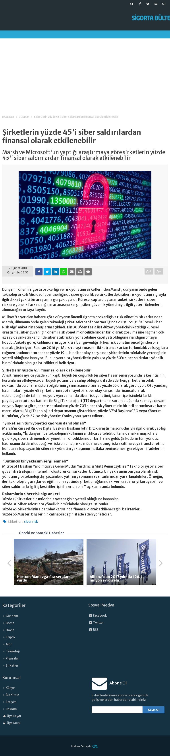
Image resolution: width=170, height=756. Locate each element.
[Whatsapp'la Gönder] (63, 271)
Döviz (10, 630)
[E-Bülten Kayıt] (164, 4)
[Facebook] (38, 271)
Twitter (98, 623)
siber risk (31, 521)
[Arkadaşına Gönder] (71, 271)
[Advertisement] (85, 73)
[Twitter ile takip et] (148, 4)
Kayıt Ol (153, 710)
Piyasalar (12, 658)
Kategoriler (14, 605)
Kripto (10, 637)
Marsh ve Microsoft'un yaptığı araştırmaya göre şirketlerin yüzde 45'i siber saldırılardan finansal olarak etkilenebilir (83, 155)
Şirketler (12, 665)
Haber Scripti (81, 746)
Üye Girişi (13, 723)
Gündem (12, 616)
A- (159, 271)
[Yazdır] (79, 271)
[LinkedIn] (55, 271)
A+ (149, 271)
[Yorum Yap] (88, 271)
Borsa (10, 623)
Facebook (100, 616)
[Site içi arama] (132, 4)
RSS (96, 630)
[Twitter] (47, 271)
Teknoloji (13, 651)
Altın (9, 644)
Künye (10, 688)
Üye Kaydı (13, 716)
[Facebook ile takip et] (140, 4)
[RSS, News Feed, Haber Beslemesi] (156, 4)
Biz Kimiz (12, 695)
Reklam (11, 709)
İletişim (11, 702)
